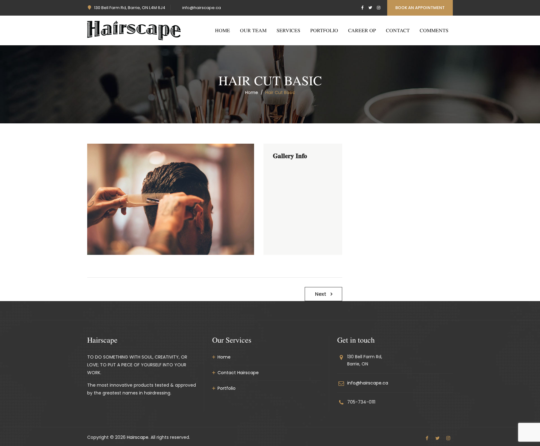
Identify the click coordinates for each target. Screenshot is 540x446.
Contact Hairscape (238, 372)
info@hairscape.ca (201, 8)
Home (222, 30)
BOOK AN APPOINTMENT (420, 8)
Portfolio (324, 30)
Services (288, 30)
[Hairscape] (134, 30)
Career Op (362, 30)
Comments (434, 30)
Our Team (253, 30)
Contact (398, 30)
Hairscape (137, 437)
